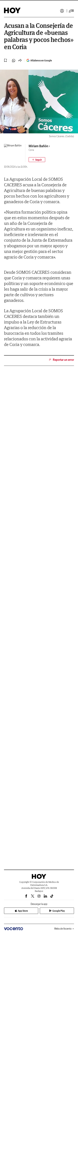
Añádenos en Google (41, 60)
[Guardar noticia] (5, 60)
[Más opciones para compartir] (20, 60)
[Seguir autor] (37, 159)
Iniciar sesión (62, 10)
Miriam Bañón (38, 146)
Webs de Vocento (63, 928)
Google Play (58, 910)
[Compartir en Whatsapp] (13, 60)
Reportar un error (63, 360)
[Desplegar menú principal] (71, 10)
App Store (23, 910)
